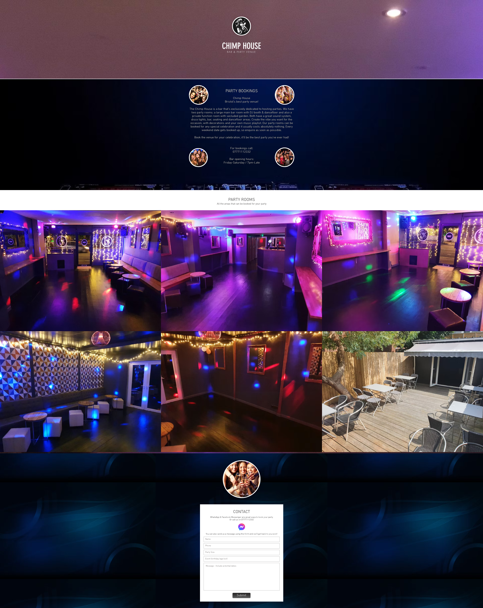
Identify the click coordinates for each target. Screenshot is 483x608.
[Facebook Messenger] (241, 526)
